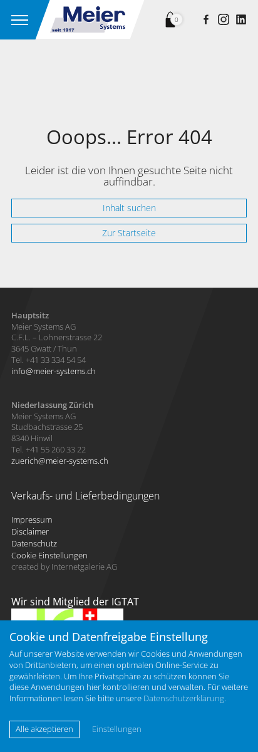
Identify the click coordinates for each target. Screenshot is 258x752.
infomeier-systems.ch (53, 371)
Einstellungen (117, 729)
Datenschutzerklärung (183, 698)
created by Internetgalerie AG (64, 566)
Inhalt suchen (129, 208)
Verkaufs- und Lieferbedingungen (85, 496)
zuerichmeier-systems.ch (59, 460)
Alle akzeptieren (44, 728)
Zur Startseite (129, 233)
